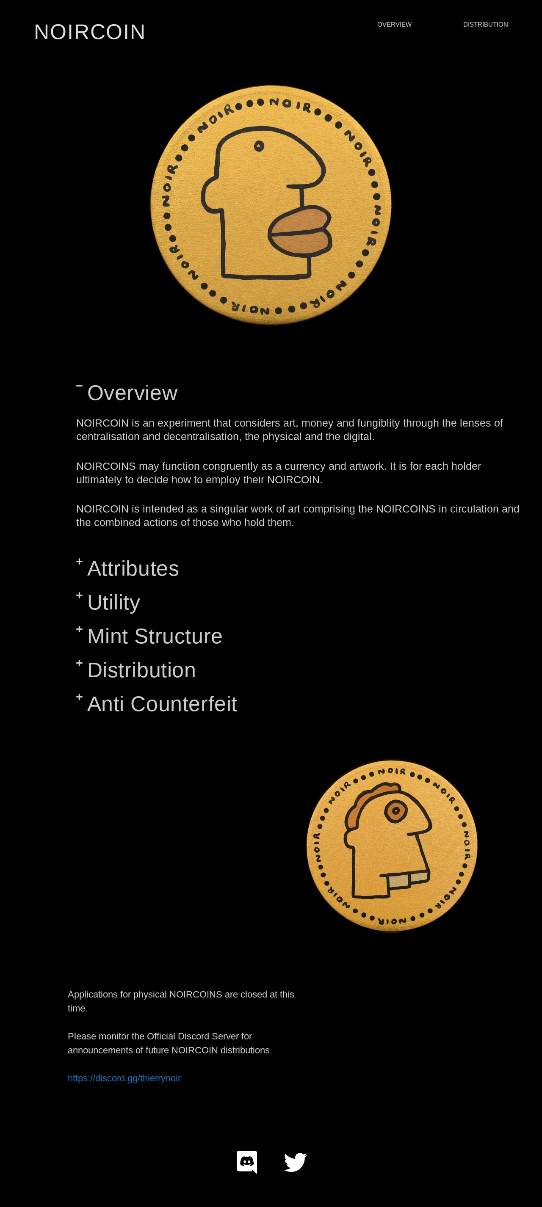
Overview (132, 393)
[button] (303, 393)
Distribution (141, 670)
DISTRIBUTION (485, 24)
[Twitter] (295, 1162)
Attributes (133, 568)
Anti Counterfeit (162, 704)
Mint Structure (155, 636)
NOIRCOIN (90, 32)
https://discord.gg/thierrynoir (124, 1078)
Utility (114, 602)
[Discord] (247, 1162)
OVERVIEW (394, 24)
